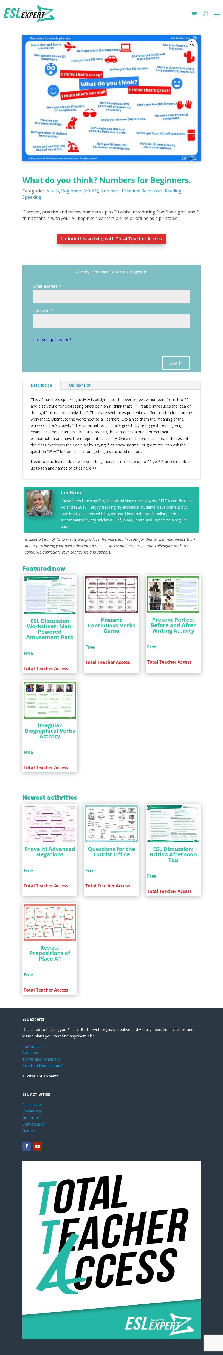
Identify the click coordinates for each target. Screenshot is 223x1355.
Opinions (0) (80, 385)
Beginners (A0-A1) (79, 191)
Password (43, 310)
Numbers (110, 191)
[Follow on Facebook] (26, 1146)
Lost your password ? (52, 339)
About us (30, 1052)
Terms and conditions (41, 1059)
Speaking (31, 197)
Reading (173, 191)
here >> (90, 468)
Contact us (31, 1046)
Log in (176, 362)
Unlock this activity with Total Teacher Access (111, 238)
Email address (47, 286)
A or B (53, 191)
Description (41, 385)
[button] (192, 44)
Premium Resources (142, 191)
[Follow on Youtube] (37, 1146)
